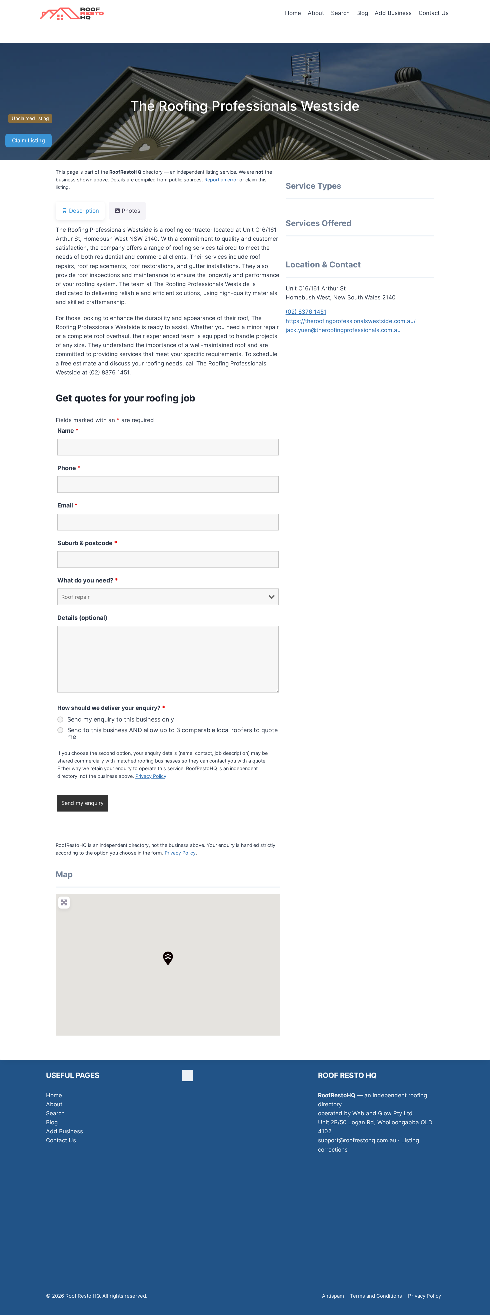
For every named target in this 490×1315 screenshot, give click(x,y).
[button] (168, 958)
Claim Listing (28, 140)
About (316, 13)
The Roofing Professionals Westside (245, 106)
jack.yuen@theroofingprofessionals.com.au (343, 330)
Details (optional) (82, 617)
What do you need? (87, 580)
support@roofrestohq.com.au (357, 1140)
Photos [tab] (131, 210)
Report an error (221, 179)
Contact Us (434, 13)
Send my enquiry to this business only (120, 719)
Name (68, 430)
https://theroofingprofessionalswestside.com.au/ (351, 321)
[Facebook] (187, 1075)
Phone (69, 467)
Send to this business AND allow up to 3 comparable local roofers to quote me (172, 733)
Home (293, 13)
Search (340, 13)
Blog (362, 13)
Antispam (333, 1296)
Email (67, 505)
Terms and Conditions (376, 1296)
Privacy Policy (150, 776)
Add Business (393, 13)
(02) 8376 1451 (306, 311)
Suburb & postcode (87, 542)
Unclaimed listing (30, 118)
